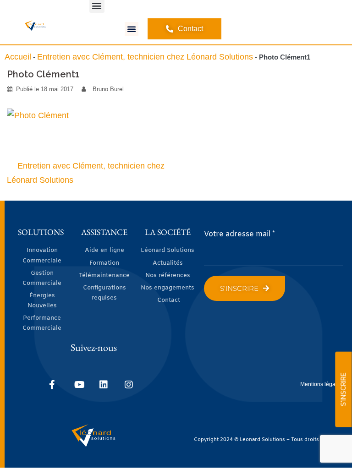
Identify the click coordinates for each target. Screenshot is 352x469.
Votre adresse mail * (239, 234)
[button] (131, 29)
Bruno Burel (108, 89)
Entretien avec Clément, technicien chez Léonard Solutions (145, 56)
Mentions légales (321, 384)
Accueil (18, 56)
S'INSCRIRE (343, 389)
